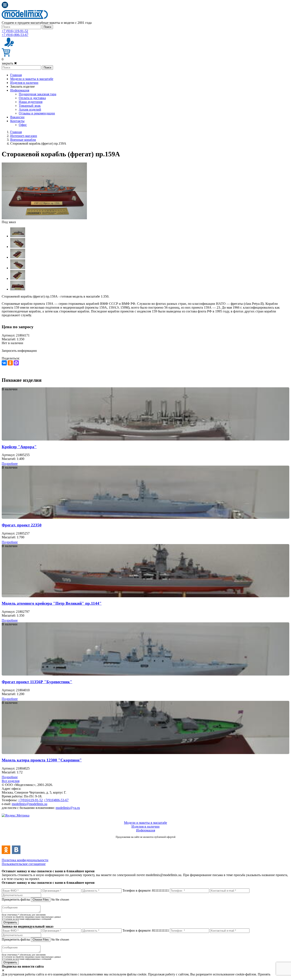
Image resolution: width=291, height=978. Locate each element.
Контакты (17, 121)
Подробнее (10, 463)
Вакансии (17, 117)
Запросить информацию (19, 350)
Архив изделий (30, 109)
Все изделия (10, 781)
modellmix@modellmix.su (29, 804)
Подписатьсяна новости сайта (145, 841)
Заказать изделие (22, 86)
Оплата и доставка (32, 98)
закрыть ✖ (9, 63)
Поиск (47, 27)
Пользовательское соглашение (24, 864)
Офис (23, 125)
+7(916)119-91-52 (30, 800)
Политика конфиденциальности (25, 860)
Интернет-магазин (23, 136)
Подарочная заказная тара (37, 94)
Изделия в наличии (24, 82)
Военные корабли (23, 139)
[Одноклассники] (10, 362)
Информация (19, 90)
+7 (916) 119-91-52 (15, 31)
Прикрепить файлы (16, 899)
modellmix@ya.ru (68, 808)
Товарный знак (30, 105)
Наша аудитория (30, 102)
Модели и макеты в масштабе (31, 79)
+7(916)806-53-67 (56, 800)
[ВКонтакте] (4, 362)
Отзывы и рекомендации (37, 113)
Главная (16, 75)
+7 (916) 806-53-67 (15, 35)
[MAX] (16, 362)
